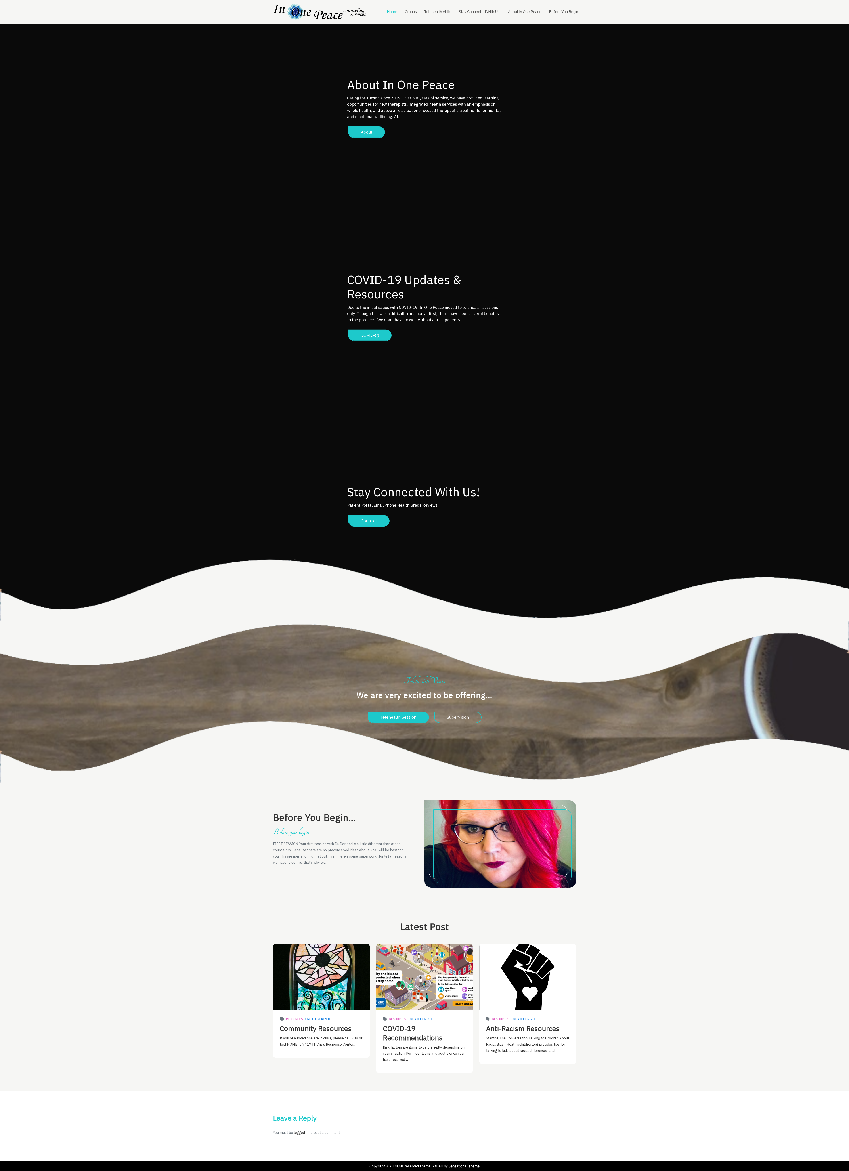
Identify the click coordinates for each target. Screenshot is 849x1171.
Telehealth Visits (437, 12)
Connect (369, 520)
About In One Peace (524, 12)
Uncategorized (317, 1019)
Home (392, 12)
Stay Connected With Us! (480, 12)
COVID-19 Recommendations (413, 1033)
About (366, 132)
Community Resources (316, 1028)
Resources (294, 1019)
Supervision (458, 717)
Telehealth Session (398, 717)
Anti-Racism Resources (523, 1028)
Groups (411, 12)
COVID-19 (370, 335)
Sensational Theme (464, 1166)
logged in (301, 1132)
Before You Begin (563, 12)
